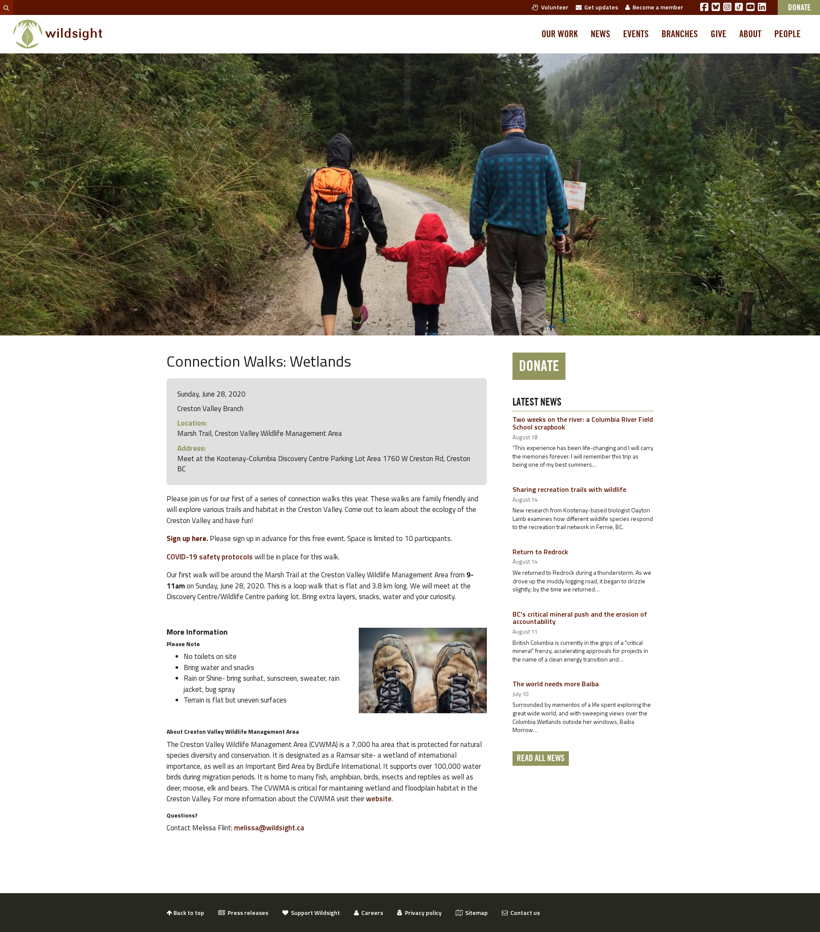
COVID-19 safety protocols (210, 556)
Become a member (656, 7)
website (379, 798)
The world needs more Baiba (555, 684)
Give (718, 34)
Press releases (246, 912)
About (750, 34)
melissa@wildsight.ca (269, 827)
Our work (560, 34)
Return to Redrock (540, 552)
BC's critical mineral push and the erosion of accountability (579, 618)
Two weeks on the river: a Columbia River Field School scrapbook (582, 423)
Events (636, 34)
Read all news (541, 758)
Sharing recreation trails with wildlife (569, 489)
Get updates (600, 7)
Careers (371, 912)
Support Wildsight (314, 912)
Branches (680, 34)
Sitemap (475, 912)
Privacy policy (422, 912)
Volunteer (553, 7)
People (787, 34)
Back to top (188, 912)
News (600, 34)
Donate (539, 366)
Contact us (524, 912)
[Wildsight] (58, 34)
